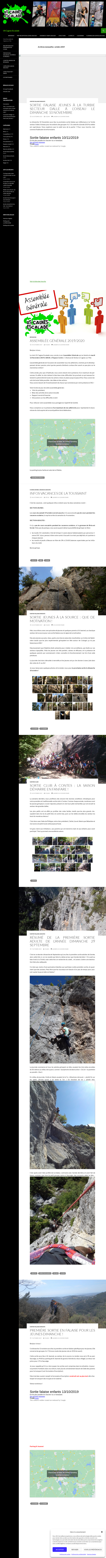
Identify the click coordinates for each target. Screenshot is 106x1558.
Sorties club (34, 782)
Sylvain (47, 116)
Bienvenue (11, 35)
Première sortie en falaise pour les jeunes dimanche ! (62, 1332)
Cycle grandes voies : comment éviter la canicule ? (9, 175)
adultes (34, 560)
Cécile (47, 497)
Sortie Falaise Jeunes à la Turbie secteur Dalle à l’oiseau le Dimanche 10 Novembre (62, 109)
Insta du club (6, 91)
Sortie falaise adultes (37, 934)
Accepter (60, 1549)
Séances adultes (45, 490)
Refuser (75, 1549)
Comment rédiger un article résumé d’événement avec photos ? (9, 116)
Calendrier (80, 35)
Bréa (4, 131)
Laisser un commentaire (61, 116)
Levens (63, 1273)
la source (35, 728)
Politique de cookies (65, 1554)
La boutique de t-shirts (8, 72)
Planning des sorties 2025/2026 (95, 35)
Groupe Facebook (8, 89)
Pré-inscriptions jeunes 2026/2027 (27, 35)
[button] (102, 1532)
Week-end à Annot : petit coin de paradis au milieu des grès (9, 191)
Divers (5, 139)
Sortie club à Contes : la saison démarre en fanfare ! (62, 787)
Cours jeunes (34, 490)
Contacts (71, 35)
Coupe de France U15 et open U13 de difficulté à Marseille (9, 183)
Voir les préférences (93, 1549)
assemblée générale (38, 477)
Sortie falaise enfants (37, 101)
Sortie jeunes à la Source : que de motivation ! (62, 619)
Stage (4, 163)
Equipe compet (7, 144)
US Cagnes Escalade (11, 31)
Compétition (6, 134)
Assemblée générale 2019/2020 (57, 341)
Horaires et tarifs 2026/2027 (48, 35)
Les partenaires (7, 77)
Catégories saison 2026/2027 (8, 66)
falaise (56, 1273)
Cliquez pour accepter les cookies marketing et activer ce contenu (62, 443)
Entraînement (7, 141)
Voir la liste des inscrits (38, 281)
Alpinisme (5, 129)
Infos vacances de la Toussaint (58, 493)
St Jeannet (44, 728)
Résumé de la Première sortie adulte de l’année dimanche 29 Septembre (62, 941)
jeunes (47, 560)
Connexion (6, 104)
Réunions (33, 337)
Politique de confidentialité (78, 1554)
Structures (62, 35)
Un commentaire (58, 625)
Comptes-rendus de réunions (9, 61)
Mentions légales (91, 1554)
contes (34, 880)
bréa (40, 560)
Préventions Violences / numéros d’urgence (9, 54)
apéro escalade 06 (45, 1273)
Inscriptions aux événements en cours (8, 47)
